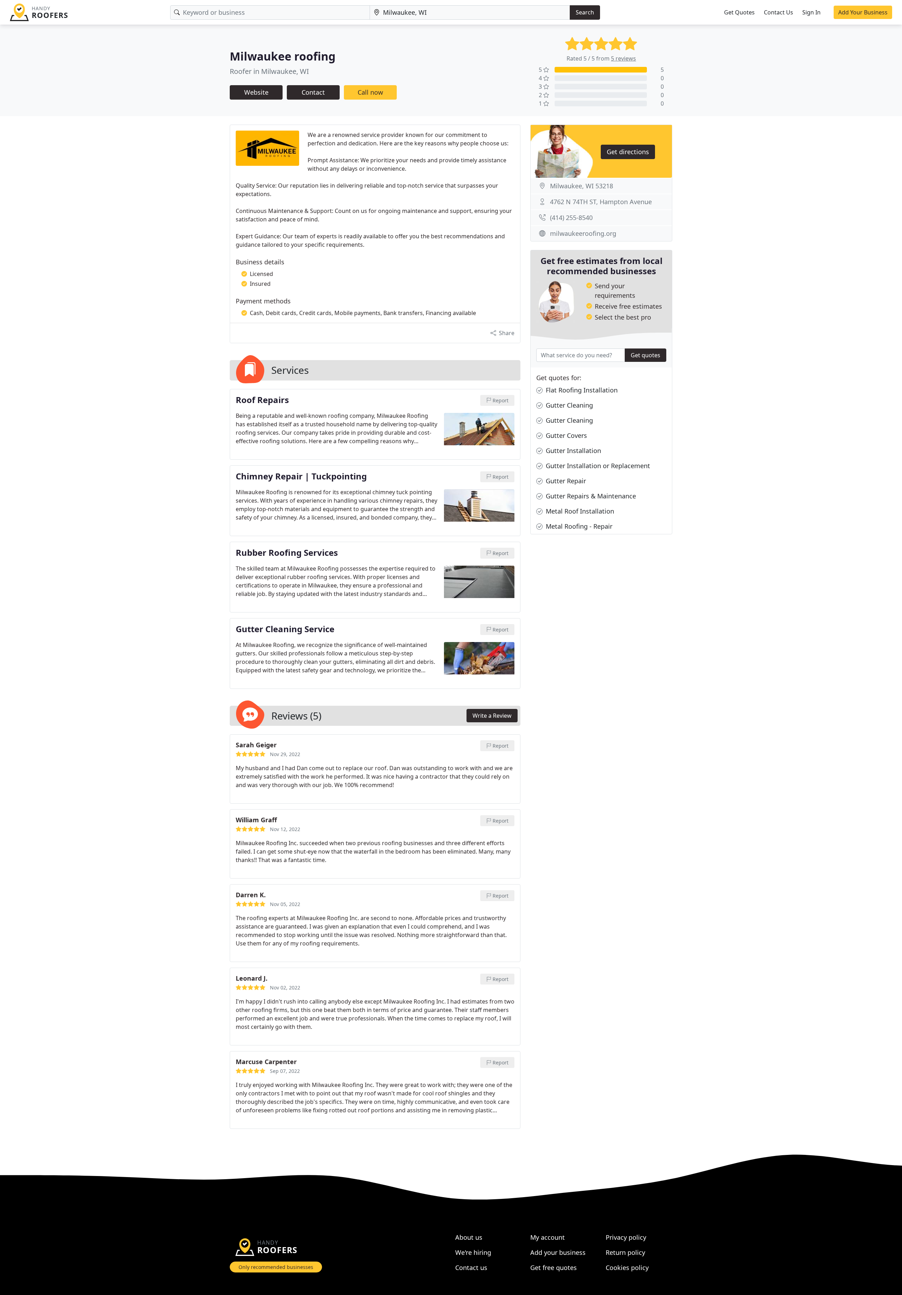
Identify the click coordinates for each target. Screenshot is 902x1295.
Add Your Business (863, 12)
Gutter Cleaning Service (285, 629)
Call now (370, 92)
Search (585, 12)
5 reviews (623, 58)
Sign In (811, 12)
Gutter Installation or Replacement (597, 465)
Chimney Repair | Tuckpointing (301, 476)
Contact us (471, 1267)
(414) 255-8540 (571, 217)
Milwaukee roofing (282, 56)
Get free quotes (553, 1267)
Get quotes (645, 355)
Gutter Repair (565, 481)
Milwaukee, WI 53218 (581, 186)
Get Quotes (739, 12)
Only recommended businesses (276, 1267)
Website (256, 92)
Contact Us (778, 12)
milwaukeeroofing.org (583, 233)
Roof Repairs (262, 400)
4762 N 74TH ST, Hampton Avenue (601, 201)
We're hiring (473, 1252)
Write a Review (492, 715)
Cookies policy (627, 1267)
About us (468, 1237)
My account (547, 1237)
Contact (313, 92)
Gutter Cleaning (568, 405)
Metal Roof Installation (579, 511)
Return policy (625, 1252)
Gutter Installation (572, 450)
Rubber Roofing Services (287, 553)
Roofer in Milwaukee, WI (269, 71)
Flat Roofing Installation (581, 390)
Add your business (558, 1252)
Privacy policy (626, 1237)
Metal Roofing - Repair (578, 526)
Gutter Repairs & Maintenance (590, 496)
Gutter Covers (565, 435)
